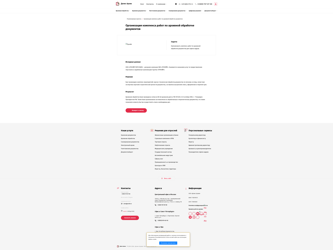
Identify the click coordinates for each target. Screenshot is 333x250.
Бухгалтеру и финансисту (197, 138)
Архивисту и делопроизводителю (200, 148)
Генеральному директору (197, 135)
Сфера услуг (159, 159)
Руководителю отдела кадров (198, 152)
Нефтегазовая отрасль (162, 145)
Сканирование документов (177, 10)
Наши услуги (127, 130)
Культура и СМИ (160, 165)
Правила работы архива (196, 209)
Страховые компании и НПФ (164, 138)
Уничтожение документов (157, 10)
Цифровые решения (195, 10)
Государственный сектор (163, 152)
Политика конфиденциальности (198, 205)
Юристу (191, 142)
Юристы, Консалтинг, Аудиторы (165, 169)
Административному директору (199, 145)
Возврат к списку (138, 110)
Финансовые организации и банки (166, 135)
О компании (160, 4)
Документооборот (210, 10)
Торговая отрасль (161, 142)
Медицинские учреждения (164, 148)
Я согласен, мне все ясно (168, 243)
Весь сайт (167, 178)
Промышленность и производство (166, 162)
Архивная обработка (122, 10)
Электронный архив (127, 145)
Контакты (150, 4)
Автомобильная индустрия (164, 155)
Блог (142, 4)
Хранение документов (139, 10)
